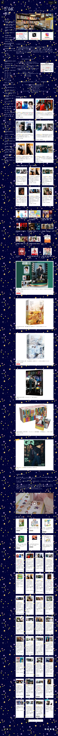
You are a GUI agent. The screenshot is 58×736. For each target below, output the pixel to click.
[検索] (2, 2)
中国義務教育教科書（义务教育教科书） (10, 61)
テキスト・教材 (7, 55)
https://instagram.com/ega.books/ (48, 729)
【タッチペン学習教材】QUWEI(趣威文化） (9, 43)
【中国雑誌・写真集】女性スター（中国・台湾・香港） (10, 25)
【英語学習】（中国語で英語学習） (10, 71)
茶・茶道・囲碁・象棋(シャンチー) (10, 104)
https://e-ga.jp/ (53, 729)
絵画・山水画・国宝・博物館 (10, 112)
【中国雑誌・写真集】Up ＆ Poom (9, 158)
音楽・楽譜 (6, 125)
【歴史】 (6, 162)
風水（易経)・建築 (8, 108)
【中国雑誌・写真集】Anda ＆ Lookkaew (10, 160)
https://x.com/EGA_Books (45, 729)
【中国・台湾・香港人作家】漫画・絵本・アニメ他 (10, 93)
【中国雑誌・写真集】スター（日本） (10, 27)
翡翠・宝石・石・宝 (8, 110)
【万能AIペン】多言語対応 (9, 134)
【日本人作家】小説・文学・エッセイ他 (10, 85)
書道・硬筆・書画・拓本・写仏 (10, 106)
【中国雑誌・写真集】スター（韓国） (10, 30)
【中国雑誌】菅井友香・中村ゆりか (10, 138)
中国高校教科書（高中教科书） (10, 65)
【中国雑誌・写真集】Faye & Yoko (10, 147)
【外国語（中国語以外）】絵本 (10, 37)
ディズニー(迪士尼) (8, 80)
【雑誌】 (6, 129)
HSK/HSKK (7, 53)
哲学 (5, 118)
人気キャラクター (8, 78)
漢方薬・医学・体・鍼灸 (9, 116)
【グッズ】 (6, 136)
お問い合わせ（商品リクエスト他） (41, 10)
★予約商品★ (7, 19)
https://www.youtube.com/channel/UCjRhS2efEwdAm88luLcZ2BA (51, 729)
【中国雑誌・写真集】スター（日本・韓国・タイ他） (10, 149)
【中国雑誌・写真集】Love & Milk (10, 144)
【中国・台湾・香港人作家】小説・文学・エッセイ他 (10, 90)
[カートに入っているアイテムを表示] (55, 2)
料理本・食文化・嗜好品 (9, 82)
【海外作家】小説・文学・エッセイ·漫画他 (10, 96)
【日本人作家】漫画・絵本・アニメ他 (10, 88)
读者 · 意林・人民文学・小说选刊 (10, 51)
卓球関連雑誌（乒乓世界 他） (10, 48)
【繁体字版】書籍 (8, 35)
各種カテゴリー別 (8, 127)
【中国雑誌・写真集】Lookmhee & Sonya (8, 155)
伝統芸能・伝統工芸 (8, 114)
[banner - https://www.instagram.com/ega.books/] (47, 36)
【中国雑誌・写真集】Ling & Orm (10, 152)
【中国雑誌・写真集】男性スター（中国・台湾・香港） (10, 22)
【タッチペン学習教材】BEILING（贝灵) (9, 46)
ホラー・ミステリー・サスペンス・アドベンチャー (10, 101)
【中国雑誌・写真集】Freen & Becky (10, 141)
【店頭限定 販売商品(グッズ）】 (9, 132)
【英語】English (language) (9, 39)
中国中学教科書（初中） (9, 63)
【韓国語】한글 (7, 41)
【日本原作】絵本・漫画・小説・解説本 (10, 99)
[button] (50, 2)
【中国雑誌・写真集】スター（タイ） (10, 33)
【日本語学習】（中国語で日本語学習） (10, 68)
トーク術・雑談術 (8, 57)
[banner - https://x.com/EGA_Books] (34, 36)
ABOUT (51, 10)
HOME (30, 10)
